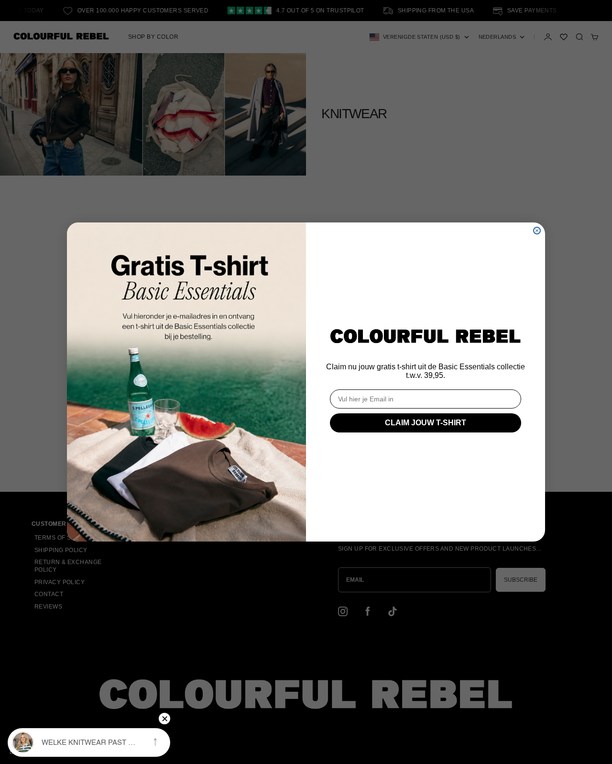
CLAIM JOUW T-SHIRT (425, 423)
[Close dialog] (537, 230)
